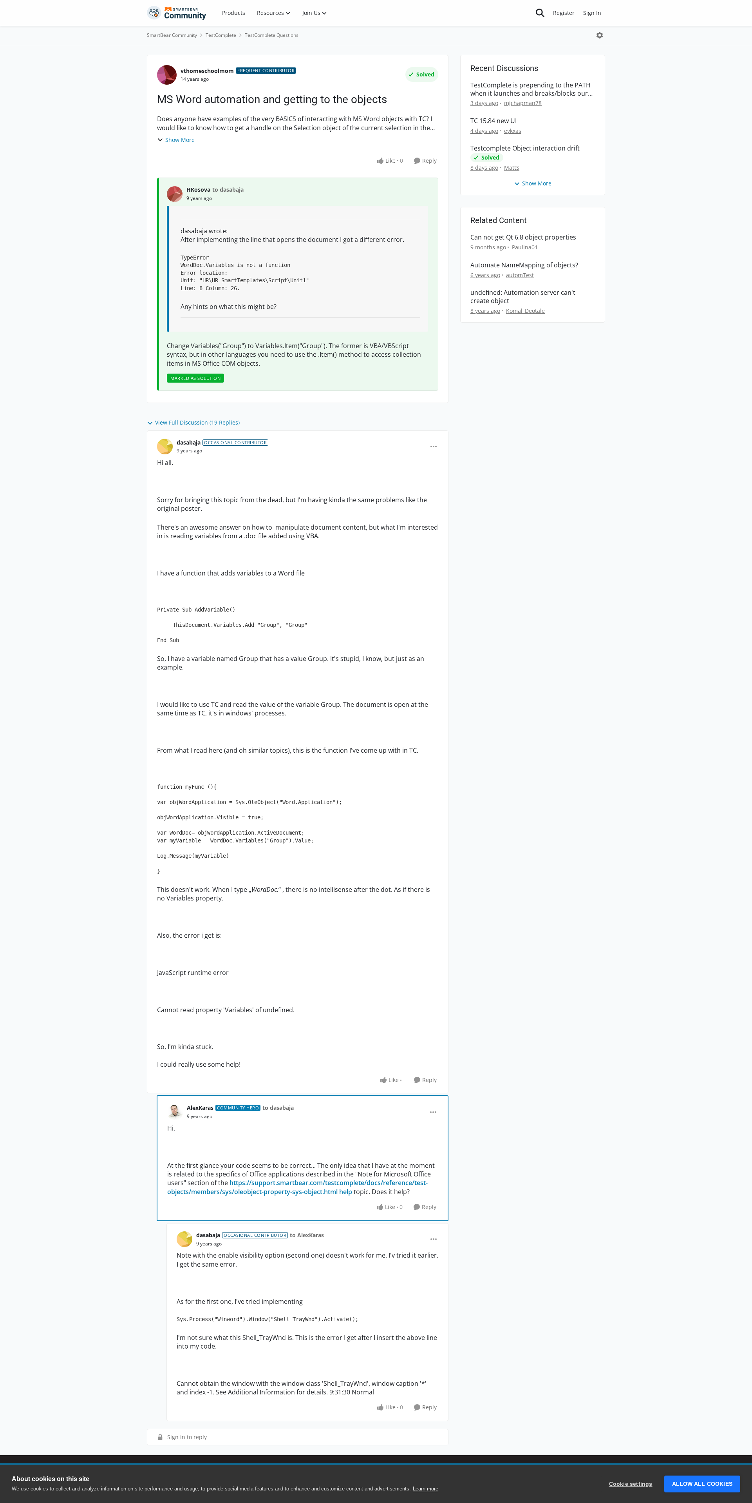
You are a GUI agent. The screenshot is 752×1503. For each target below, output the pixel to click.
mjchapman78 (523, 103)
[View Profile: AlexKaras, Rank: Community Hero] (175, 1112)
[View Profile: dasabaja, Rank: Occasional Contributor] (165, 446)
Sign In (592, 12)
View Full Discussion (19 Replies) (197, 422)
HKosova (198, 189)
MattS (511, 167)
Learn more (425, 1489)
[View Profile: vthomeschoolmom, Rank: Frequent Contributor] (167, 75)
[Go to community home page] (176, 13)
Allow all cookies (702, 1484)
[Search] (540, 13)
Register (564, 12)
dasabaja (189, 442)
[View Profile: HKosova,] (175, 194)
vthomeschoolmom (207, 70)
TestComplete (221, 35)
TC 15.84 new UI (493, 121)
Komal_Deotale (525, 310)
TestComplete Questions (271, 35)
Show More (180, 139)
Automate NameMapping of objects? (524, 265)
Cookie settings (631, 1484)
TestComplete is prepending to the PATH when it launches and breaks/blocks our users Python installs (530, 89)
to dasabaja (228, 189)
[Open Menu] (599, 35)
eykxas (512, 130)
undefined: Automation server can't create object (522, 297)
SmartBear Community (172, 35)
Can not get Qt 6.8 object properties (523, 237)
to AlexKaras (307, 1235)
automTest (520, 275)
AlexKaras (200, 1107)
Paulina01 (525, 247)
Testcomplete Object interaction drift (525, 148)
